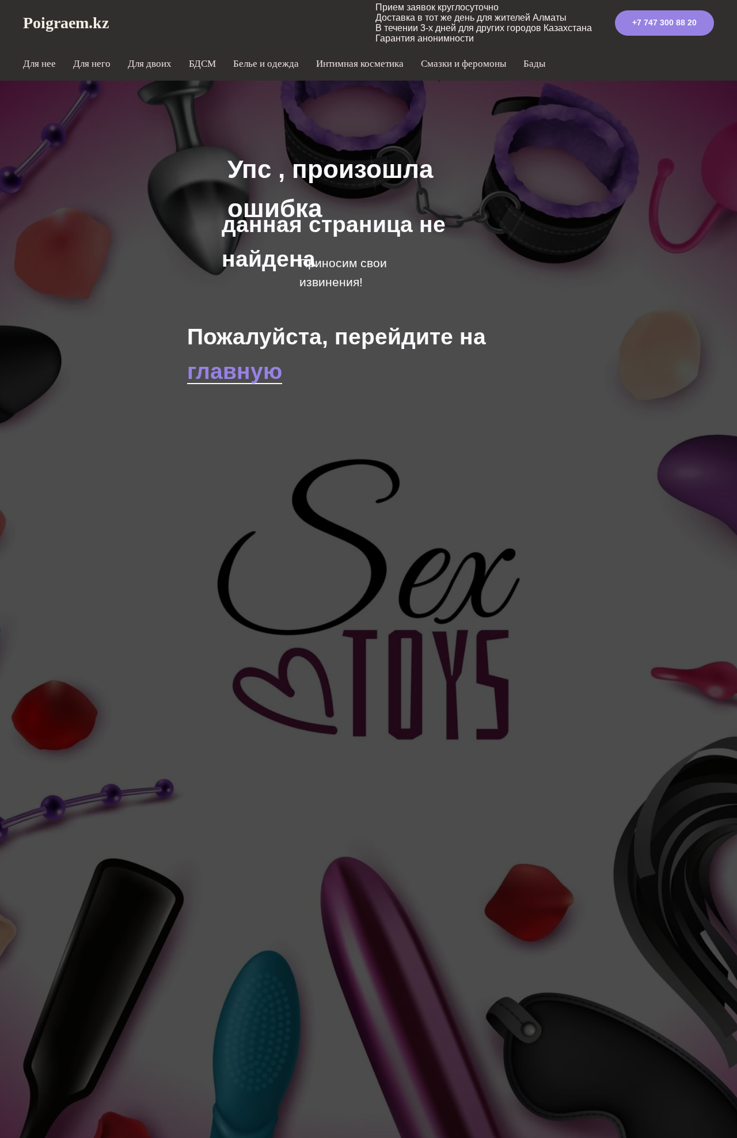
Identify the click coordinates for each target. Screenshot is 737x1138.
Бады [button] (534, 63)
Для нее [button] (39, 63)
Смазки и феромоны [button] (463, 63)
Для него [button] (92, 63)
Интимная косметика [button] (360, 63)
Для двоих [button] (150, 63)
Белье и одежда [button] (266, 63)
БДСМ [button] (202, 63)
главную (234, 371)
